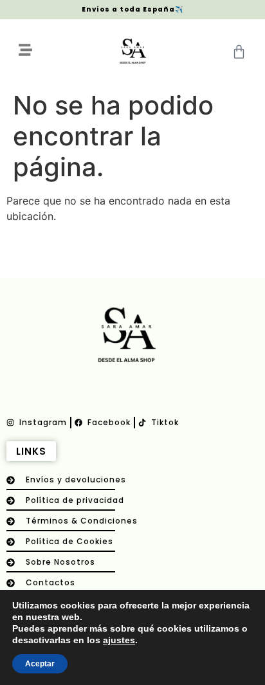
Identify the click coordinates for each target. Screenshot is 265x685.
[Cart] (238, 52)
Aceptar (40, 663)
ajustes (119, 640)
